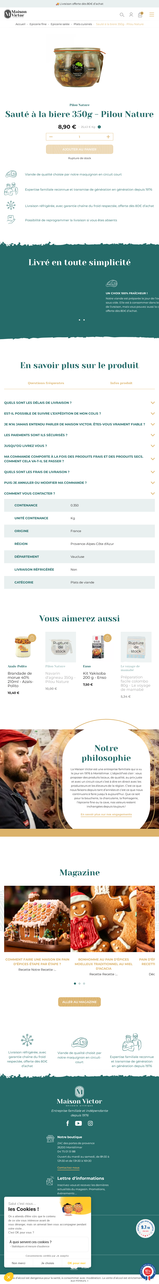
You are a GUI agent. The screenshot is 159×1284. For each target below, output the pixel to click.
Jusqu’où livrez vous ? (25, 446)
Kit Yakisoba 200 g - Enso (94, 675)
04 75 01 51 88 (66, 1151)
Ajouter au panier (79, 149)
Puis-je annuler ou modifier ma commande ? (45, 483)
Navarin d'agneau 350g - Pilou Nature (60, 677)
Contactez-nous (68, 1167)
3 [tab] (84, 320)
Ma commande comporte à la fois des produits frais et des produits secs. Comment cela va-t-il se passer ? (73, 459)
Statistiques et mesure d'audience (30, 1246)
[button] (9, 1277)
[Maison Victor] (33, 14)
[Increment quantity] (108, 136)
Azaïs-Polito (17, 666)
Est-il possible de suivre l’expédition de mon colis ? (52, 413)
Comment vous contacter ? (29, 493)
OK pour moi (77, 1263)
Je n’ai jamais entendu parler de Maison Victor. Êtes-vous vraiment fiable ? (74, 424)
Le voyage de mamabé (130, 668)
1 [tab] (75, 320)
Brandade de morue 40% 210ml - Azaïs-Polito (20, 679)
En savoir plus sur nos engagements (106, 814)
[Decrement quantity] (50, 137)
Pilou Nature (79, 105)
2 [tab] (79, 320)
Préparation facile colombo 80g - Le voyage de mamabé (136, 683)
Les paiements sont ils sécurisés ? (35, 435)
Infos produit (121, 383)
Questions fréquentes (46, 383)
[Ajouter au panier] (32, 638)
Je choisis (47, 1263)
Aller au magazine (79, 1002)
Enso (87, 666)
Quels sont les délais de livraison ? (38, 403)
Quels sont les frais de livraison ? (37, 472)
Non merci (18, 1263)
